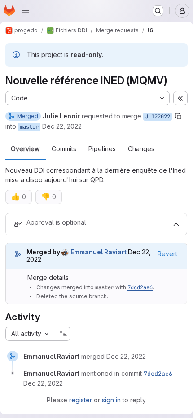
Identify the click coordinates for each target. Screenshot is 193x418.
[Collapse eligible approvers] (176, 224)
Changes (141, 148)
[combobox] (30, 334)
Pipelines (102, 148)
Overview (25, 148)
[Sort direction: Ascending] (63, 334)
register (80, 400)
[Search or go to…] (158, 10)
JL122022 (157, 116)
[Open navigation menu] (25, 11)
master (29, 127)
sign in (111, 400)
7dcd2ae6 (140, 287)
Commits (64, 148)
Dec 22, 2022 (62, 126)
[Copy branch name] (178, 116)
